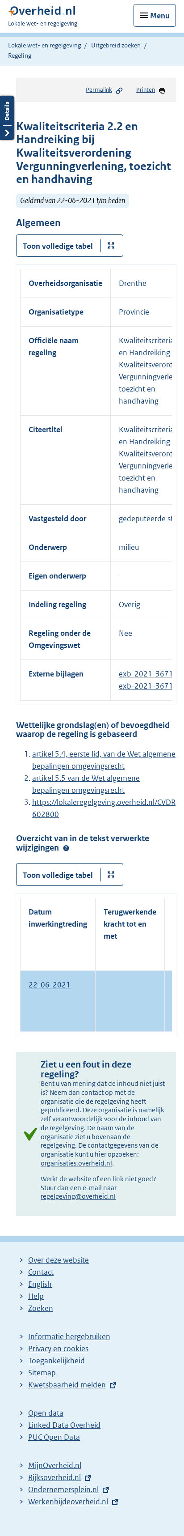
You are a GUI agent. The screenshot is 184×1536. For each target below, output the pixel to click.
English (40, 1284)
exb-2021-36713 (148, 674)
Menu (160, 16)
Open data (45, 1413)
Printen (145, 90)
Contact (41, 1272)
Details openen (7, 118)
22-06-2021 (50, 985)
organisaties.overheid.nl (76, 1163)
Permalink (99, 90)
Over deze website (58, 1260)
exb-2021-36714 (148, 686)
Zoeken (40, 1308)
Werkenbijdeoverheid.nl (68, 1501)
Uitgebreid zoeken (116, 45)
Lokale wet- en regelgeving (44, 45)
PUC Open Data (54, 1437)
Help (36, 1296)
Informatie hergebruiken (69, 1336)
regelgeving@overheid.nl (78, 1196)
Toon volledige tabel (58, 246)
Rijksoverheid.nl (54, 1477)
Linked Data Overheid (64, 1425)
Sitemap (42, 1373)
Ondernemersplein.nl (63, 1489)
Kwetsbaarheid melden (67, 1385)
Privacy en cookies (58, 1348)
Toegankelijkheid (56, 1361)
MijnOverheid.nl (54, 1465)
